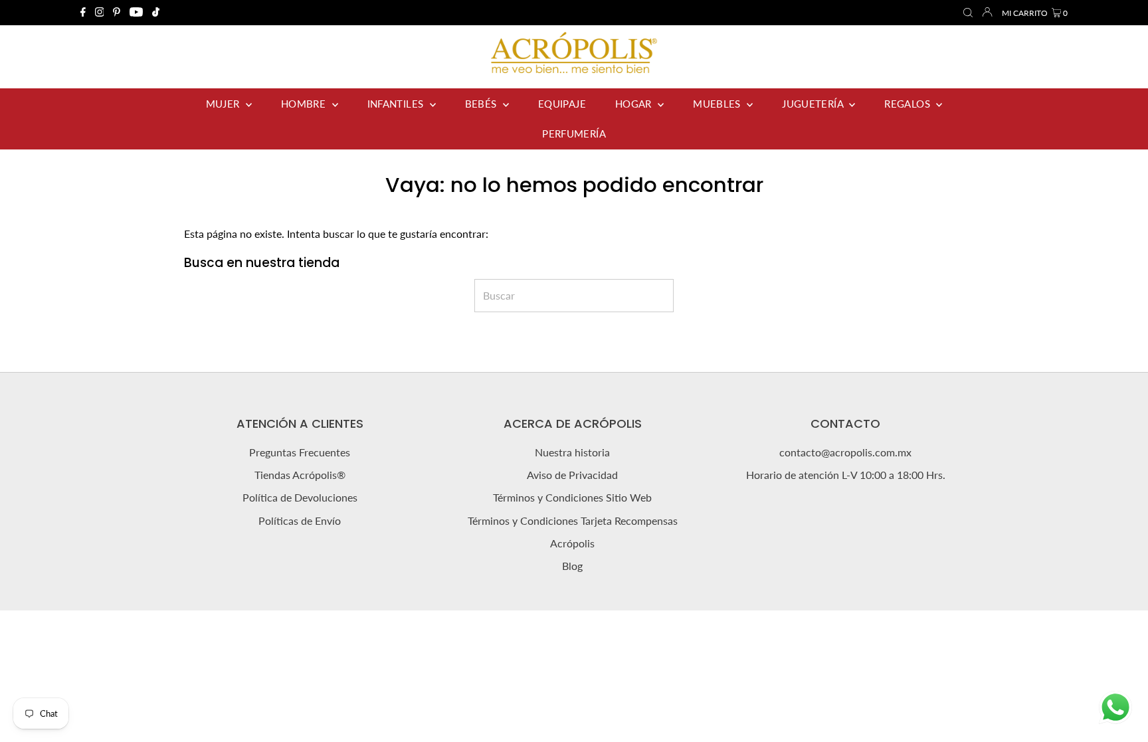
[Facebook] (83, 13)
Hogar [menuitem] (634, 104)
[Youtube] (136, 13)
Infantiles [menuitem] (397, 104)
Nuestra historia (572, 452)
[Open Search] (968, 13)
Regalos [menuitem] (908, 104)
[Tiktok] (156, 13)
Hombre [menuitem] (305, 104)
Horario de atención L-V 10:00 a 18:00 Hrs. (845, 474)
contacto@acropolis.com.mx (845, 452)
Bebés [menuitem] (482, 104)
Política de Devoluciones (299, 497)
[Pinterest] (117, 13)
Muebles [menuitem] (718, 104)
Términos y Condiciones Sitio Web (572, 497)
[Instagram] (100, 13)
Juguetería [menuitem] (814, 104)
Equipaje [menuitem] (562, 104)
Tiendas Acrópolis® (299, 474)
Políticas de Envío (299, 520)
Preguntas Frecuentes (299, 452)
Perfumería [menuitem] (574, 133)
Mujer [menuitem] (224, 104)
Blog (572, 565)
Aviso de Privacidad (572, 474)
